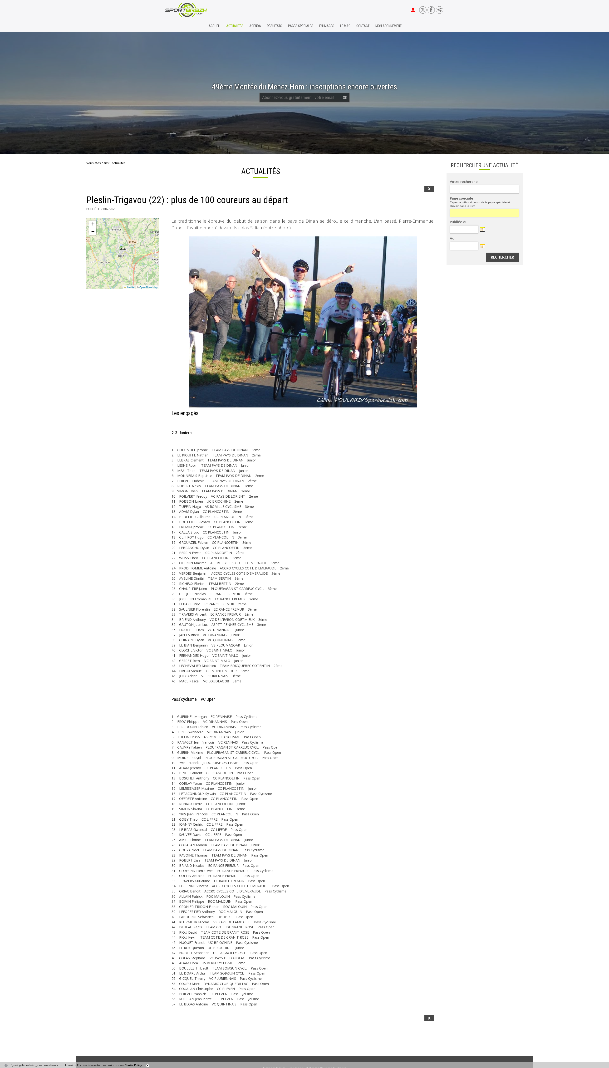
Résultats (274, 26)
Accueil (214, 26)
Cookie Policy (133, 1065)
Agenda (255, 26)
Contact (362, 26)
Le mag (345, 26)
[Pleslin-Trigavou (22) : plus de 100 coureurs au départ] (303, 322)
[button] (123, 247)
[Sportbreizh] (176, 26)
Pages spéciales (300, 26)
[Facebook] (431, 10)
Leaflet (130, 287)
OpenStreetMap (148, 287)
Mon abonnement (388, 26)
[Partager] (439, 10)
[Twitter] (423, 10)
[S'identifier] (413, 10)
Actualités (234, 26)
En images (326, 26)
